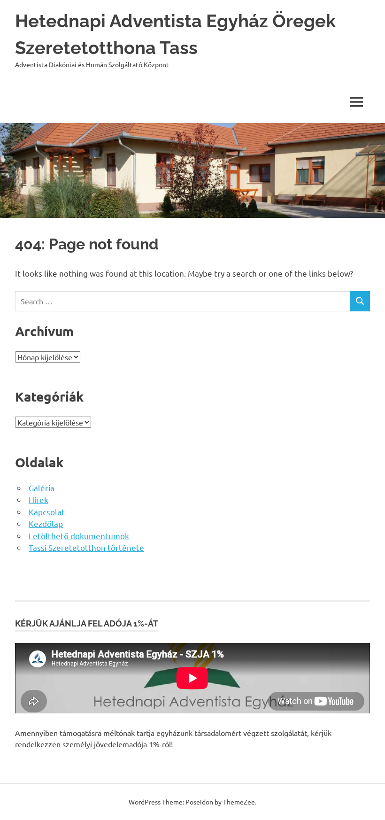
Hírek (38, 499)
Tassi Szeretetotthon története (86, 547)
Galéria (41, 488)
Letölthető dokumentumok (79, 536)
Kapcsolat (47, 512)
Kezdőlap (46, 523)
